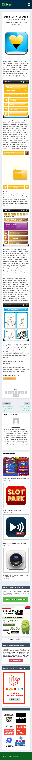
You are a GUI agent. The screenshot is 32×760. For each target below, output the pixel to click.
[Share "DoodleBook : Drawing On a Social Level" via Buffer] (22, 392)
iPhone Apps (16, 24)
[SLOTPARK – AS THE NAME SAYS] (16, 495)
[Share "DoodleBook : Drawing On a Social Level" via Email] (14, 395)
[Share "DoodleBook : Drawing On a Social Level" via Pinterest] (16, 392)
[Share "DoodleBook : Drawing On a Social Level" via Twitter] (9, 392)
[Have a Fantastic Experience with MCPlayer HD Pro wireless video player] (16, 527)
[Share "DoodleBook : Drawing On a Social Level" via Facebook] (6, 392)
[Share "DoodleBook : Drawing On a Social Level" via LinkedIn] (19, 392)
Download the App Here (10, 378)
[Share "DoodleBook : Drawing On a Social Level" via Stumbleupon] (25, 392)
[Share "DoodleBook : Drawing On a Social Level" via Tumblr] (12, 392)
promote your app (16, 652)
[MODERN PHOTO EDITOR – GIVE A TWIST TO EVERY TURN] (16, 560)
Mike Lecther (14, 22)
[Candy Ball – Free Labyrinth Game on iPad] (16, 466)
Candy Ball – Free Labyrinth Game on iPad (16, 478)
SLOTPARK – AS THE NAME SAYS (13, 510)
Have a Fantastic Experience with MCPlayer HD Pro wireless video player (15, 542)
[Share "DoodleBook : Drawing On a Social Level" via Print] (17, 395)
